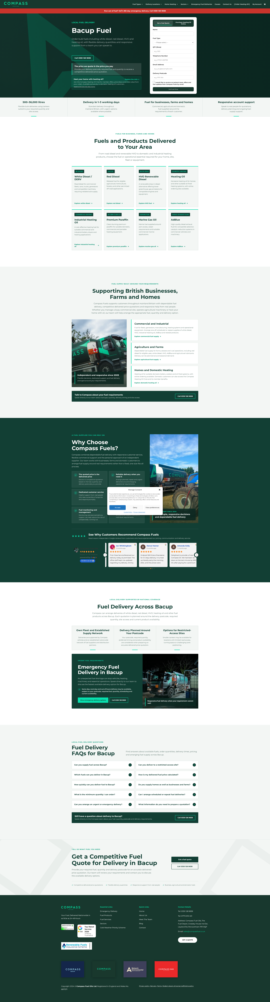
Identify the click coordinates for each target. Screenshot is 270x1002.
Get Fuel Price (173, 89)
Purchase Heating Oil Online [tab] (183, 23)
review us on (86, 561)
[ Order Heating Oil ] (242, 4)
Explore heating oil (179, 203)
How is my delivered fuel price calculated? (158, 775)
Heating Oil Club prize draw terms (84, 86)
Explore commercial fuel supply (147, 336)
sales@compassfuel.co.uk (194, 931)
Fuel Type (156, 38)
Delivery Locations (153, 4)
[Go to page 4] (152, 568)
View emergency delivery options (93, 700)
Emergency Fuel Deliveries (201, 4)
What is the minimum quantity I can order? (94, 794)
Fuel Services (105, 919)
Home (141, 911)
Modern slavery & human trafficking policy (178, 986)
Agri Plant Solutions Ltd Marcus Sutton (160, 546)
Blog (141, 924)
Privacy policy (144, 986)
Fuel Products (106, 915)
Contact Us (227, 4)
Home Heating (170, 4)
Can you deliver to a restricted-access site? (158, 765)
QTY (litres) (157, 47)
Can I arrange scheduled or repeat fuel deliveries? (161, 794)
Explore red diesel (115, 203)
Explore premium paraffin (118, 246)
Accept (117, 508)
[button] (160, 490)
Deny (135, 508)
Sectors (183, 4)
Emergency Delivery (108, 911)
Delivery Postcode (160, 73)
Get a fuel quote (184, 859)
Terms (159, 986)
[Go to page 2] (149, 568)
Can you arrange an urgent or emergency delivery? (98, 804)
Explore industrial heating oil (86, 245)
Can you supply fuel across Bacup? (90, 765)
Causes (217, 4)
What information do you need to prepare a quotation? (164, 804)
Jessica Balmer (127, 546)
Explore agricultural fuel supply (147, 359)
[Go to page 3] (150, 568)
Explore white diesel (83, 203)
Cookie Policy (128, 512)
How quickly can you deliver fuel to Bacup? (94, 785)
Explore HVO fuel (146, 203)
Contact (142, 928)
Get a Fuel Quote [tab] (163, 23)
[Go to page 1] (147, 568)
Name (155, 30)
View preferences (152, 508)
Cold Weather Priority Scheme (113, 928)
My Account (257, 4)
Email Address (158, 65)
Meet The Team (145, 919)
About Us (143, 915)
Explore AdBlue (178, 246)
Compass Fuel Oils (89, 548)
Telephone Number (160, 56)
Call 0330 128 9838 (158, 11)
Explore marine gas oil (148, 246)
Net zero (153, 986)
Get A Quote (187, 940)
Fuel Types (137, 4)
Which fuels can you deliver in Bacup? (92, 775)
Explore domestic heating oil (146, 383)
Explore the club (132, 79)
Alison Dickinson (189, 546)
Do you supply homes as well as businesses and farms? (164, 785)
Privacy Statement (139, 512)
